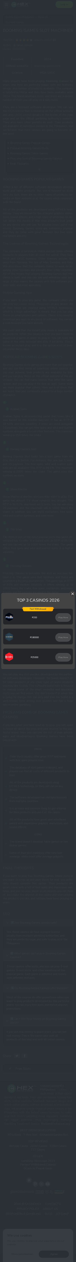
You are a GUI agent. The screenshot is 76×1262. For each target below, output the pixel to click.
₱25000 (34, 657)
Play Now (63, 617)
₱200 (34, 617)
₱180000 (34, 637)
